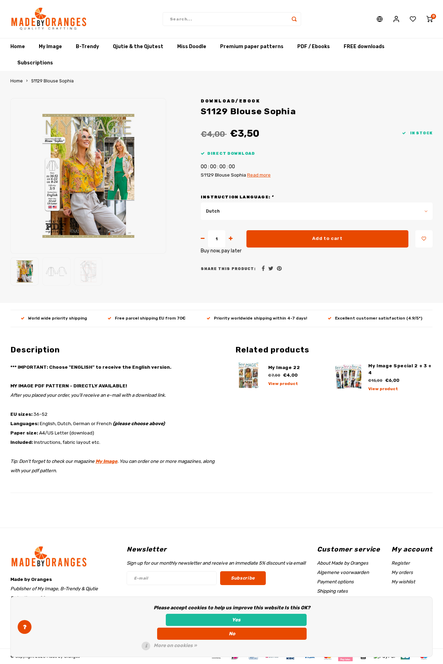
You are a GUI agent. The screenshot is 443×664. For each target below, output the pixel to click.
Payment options (335, 581)
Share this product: (228, 269)
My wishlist (403, 581)
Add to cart (327, 238)
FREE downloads (364, 47)
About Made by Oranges (342, 563)
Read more (259, 175)
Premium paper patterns (251, 47)
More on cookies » (175, 645)
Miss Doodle (191, 47)
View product (283, 383)
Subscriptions (35, 63)
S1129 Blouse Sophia (52, 80)
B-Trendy (87, 47)
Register (400, 563)
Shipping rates (332, 591)
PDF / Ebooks (313, 47)
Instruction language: (237, 197)
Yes (236, 620)
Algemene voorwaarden (343, 572)
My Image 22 (284, 367)
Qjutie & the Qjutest (138, 47)
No (232, 634)
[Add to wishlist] (424, 239)
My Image (50, 47)
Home (17, 47)
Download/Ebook (230, 101)
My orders (402, 572)
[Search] (294, 19)
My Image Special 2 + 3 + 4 (400, 369)
